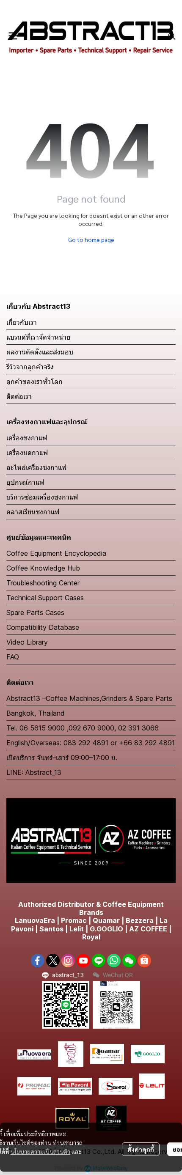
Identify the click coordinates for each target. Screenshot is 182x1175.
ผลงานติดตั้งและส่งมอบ (39, 352)
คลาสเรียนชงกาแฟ (32, 512)
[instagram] (68, 960)
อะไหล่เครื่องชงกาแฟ (36, 467)
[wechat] (129, 960)
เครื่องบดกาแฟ (27, 452)
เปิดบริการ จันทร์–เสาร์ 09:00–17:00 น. (61, 757)
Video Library (27, 642)
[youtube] (83, 960)
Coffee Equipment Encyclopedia (56, 553)
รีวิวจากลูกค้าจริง (30, 366)
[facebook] (37, 960)
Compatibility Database (42, 627)
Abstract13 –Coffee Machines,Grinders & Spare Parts (89, 698)
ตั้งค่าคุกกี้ (140, 1149)
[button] (172, 36)
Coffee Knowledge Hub (43, 568)
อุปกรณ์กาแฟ (25, 482)
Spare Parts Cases (35, 612)
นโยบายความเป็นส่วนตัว (40, 1151)
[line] (98, 960)
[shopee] (144, 960)
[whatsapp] (114, 960)
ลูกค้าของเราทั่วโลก (34, 381)
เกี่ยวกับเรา (21, 322)
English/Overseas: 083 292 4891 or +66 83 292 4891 (90, 742)
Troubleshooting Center (43, 583)
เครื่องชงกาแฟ (26, 438)
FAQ (12, 657)
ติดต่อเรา (19, 396)
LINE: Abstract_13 (33, 772)
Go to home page (91, 239)
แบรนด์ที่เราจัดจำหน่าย (38, 337)
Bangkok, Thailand (35, 713)
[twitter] (53, 960)
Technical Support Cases (45, 597)
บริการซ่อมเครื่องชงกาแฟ (42, 497)
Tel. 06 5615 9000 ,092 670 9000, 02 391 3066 (82, 728)
